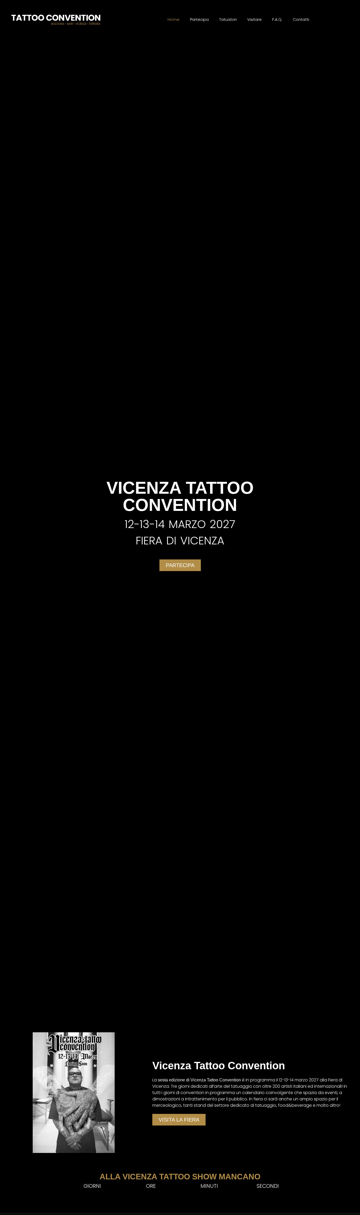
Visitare (254, 19)
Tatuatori (228, 19)
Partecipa (199, 19)
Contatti (301, 19)
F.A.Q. (277, 19)
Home (173, 19)
